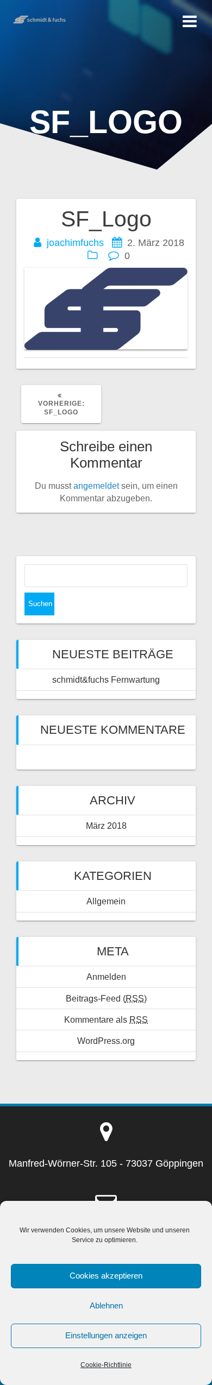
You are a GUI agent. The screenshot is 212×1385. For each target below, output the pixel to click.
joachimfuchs (75, 242)
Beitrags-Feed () (106, 998)
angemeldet (96, 485)
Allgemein (106, 901)
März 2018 (106, 825)
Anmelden (106, 976)
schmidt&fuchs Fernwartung (106, 679)
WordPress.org (106, 1041)
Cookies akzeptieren (106, 1275)
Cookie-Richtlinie (106, 1365)
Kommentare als (106, 1019)
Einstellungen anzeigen (106, 1335)
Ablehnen (106, 1305)
